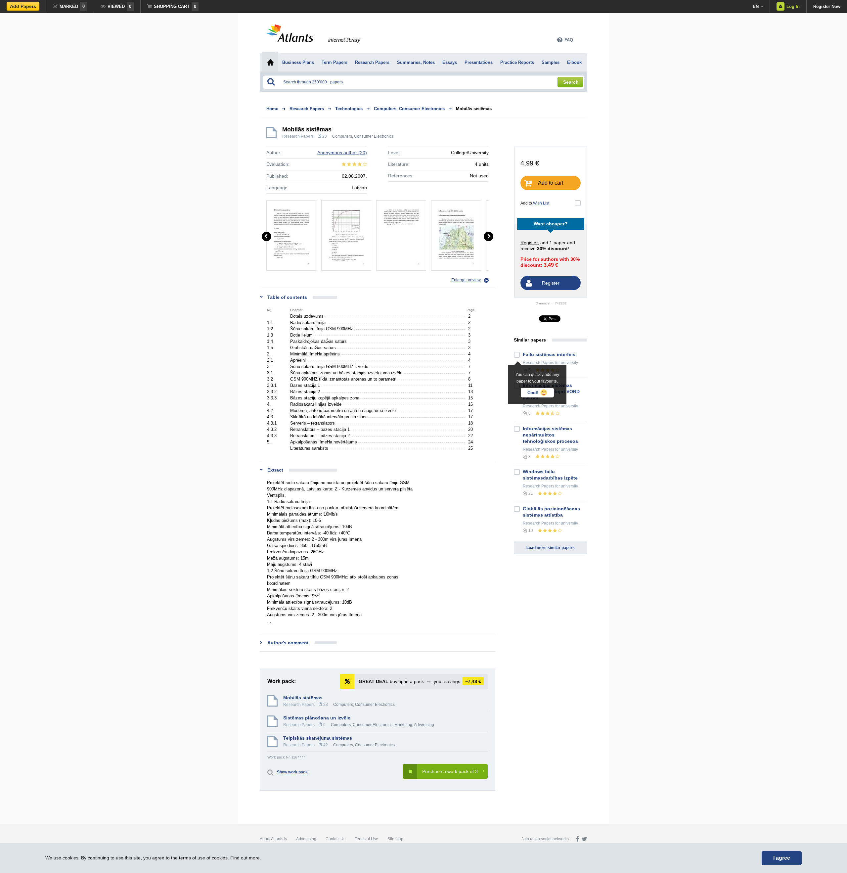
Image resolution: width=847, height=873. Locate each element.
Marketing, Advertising (414, 724)
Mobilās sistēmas (474, 108)
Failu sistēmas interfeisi (550, 354)
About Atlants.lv (273, 839)
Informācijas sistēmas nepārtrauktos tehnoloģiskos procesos (550, 435)
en (756, 6)
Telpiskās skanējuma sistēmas (317, 738)
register (529, 242)
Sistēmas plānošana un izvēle (316, 717)
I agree (781, 858)
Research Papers (298, 136)
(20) (342, 152)
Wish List (541, 203)
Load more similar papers (550, 547)
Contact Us (335, 839)
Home (272, 108)
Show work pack (292, 772)
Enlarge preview (466, 280)
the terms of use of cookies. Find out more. (216, 857)
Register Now (826, 6)
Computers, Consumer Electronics (363, 136)
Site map (395, 839)
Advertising (306, 839)
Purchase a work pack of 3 (450, 771)
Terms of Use (366, 839)
